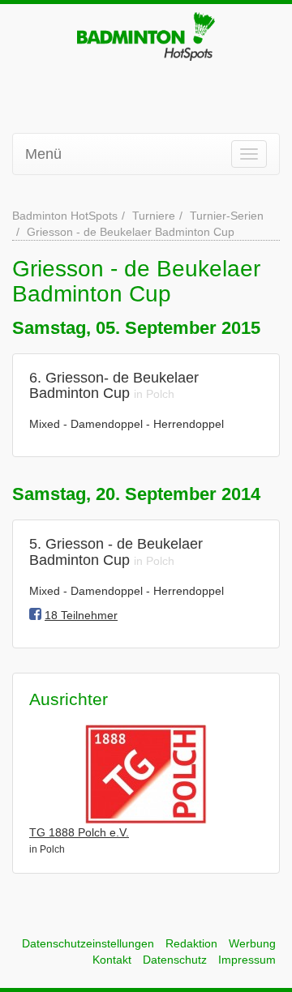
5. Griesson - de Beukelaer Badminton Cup (116, 552)
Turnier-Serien (227, 215)
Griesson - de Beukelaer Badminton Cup (130, 231)
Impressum (247, 959)
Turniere (153, 215)
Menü (43, 154)
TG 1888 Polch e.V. (79, 832)
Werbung (252, 943)
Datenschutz (175, 959)
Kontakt (111, 959)
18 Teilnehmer (81, 615)
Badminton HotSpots (65, 215)
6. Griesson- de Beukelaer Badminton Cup (114, 386)
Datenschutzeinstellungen (88, 943)
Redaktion (191, 943)
